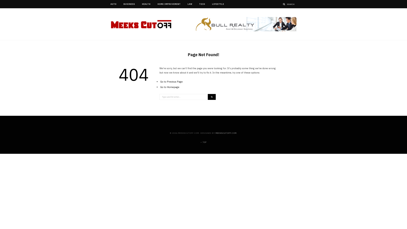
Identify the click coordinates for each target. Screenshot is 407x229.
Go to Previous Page (171, 81)
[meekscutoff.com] (141, 24)
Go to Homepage (169, 87)
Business (129, 4)
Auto (113, 4)
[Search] (284, 4)
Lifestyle (218, 4)
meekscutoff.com (226, 133)
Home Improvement (169, 4)
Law (190, 4)
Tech (202, 4)
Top (204, 142)
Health (146, 4)
